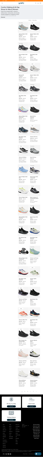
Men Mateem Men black (22, 238)
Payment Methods (4, 446)
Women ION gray (33, 136)
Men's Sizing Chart (10, 428)
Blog (16, 440)
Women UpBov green (33, 279)
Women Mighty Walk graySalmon (23, 259)
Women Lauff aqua (34, 258)
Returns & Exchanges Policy (18, 431)
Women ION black (22, 157)
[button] (2, 3)
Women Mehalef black (33, 341)
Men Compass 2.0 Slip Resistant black (34, 198)
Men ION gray (33, 157)
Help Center (4, 425)
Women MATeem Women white (22, 381)
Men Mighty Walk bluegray (22, 137)
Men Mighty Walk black (33, 55)
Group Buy (5, 440)
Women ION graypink (21, 76)
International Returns (5, 442)
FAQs (10, 424)
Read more (3, 17)
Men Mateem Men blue (34, 320)
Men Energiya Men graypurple (34, 177)
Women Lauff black (23, 299)
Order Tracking (4, 434)
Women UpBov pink (23, 319)
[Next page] (36, 391)
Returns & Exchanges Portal (18, 426)
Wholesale (11, 436)
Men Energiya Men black (34, 217)
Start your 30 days (4, 430)
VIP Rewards (17, 437)
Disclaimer (11, 438)
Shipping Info (4, 437)
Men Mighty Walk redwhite (22, 279)
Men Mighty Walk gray (22, 96)
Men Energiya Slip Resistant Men (22, 341)
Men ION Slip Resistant (33, 117)
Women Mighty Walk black (34, 34)
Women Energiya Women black (33, 381)
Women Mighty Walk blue (23, 177)
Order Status (17, 442)
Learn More (11, 406)
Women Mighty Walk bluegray (23, 34)
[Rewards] (38, 453)
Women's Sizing (10, 432)
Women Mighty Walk (23, 197)
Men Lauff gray (33, 360)
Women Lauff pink (22, 360)
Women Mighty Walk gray (23, 55)
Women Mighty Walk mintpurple (23, 117)
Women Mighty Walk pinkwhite (23, 217)
